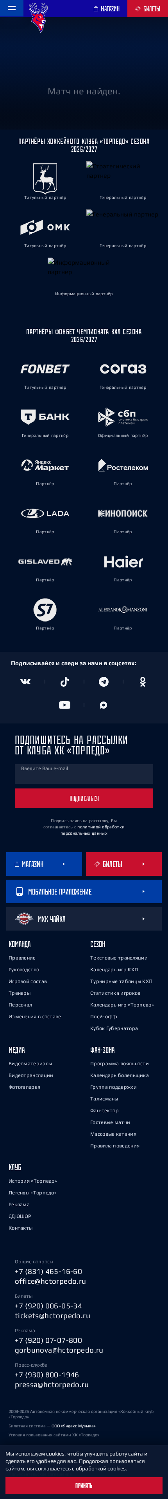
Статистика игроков (115, 993)
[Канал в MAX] (103, 705)
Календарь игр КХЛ (114, 969)
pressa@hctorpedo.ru (52, 1384)
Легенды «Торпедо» (33, 1193)
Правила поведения (114, 1146)
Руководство (24, 969)
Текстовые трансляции (119, 958)
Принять (84, 1485)
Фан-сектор (104, 1110)
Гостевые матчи (110, 1122)
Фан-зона (102, 1050)
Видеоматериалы (30, 1063)
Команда (19, 944)
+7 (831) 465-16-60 (48, 1271)
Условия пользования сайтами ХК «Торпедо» (54, 1434)
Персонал (20, 1005)
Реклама (19, 1204)
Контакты (20, 1228)
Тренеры (19, 993)
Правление (22, 958)
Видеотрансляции (31, 1075)
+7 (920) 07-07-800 (48, 1340)
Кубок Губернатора (114, 1028)
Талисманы (104, 1099)
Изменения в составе (35, 1016)
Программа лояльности (119, 1063)
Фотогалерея (24, 1087)
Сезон (97, 944)
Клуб (15, 1167)
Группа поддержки (113, 1087)
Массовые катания (113, 1134)
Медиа (17, 1050)
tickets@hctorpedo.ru (52, 1315)
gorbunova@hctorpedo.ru (59, 1350)
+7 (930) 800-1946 (47, 1374)
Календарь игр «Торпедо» (122, 1005)
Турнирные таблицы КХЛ (121, 981)
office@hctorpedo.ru (50, 1281)
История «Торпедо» (33, 1181)
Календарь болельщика (119, 1075)
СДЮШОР (20, 1216)
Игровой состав (28, 981)
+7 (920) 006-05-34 (48, 1305)
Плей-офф (103, 1016)
